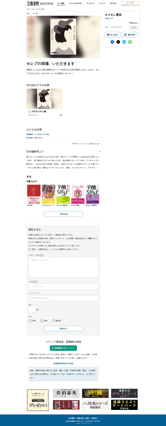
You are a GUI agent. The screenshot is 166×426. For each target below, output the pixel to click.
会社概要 (71, 418)
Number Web (89, 421)
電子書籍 (35, 13)
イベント (102, 3)
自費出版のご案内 (83, 418)
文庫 (32, 9)
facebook (112, 42)
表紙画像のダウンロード (64, 348)
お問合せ (94, 418)
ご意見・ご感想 (33, 255)
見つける (113, 3)
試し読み (114, 35)
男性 (34, 321)
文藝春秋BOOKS (40, 3)
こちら (52, 249)
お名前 (30, 282)
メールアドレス (33, 293)
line (130, 42)
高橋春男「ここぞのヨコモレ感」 (38, 134)
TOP (28, 9)
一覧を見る (63, 214)
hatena (124, 42)
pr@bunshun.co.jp (63, 363)
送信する (63, 329)
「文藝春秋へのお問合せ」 (75, 374)
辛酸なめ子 (109, 18)
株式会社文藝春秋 (70, 421)
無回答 (58, 321)
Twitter (118, 42)
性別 (30, 317)
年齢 (30, 305)
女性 (46, 321)
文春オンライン (80, 421)
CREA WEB (97, 421)
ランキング (90, 3)
